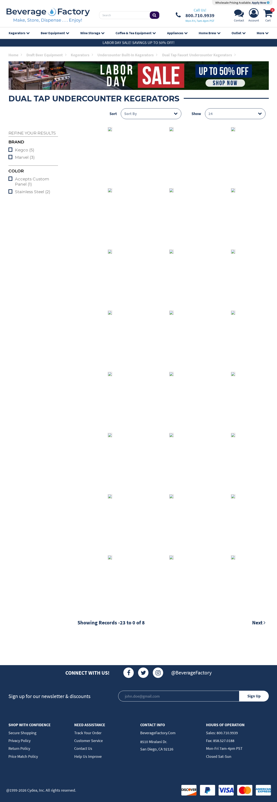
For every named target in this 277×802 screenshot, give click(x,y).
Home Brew (207, 33)
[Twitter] (143, 673)
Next (258, 622)
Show (196, 113)
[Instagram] (158, 673)
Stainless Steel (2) (32, 191)
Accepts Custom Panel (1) (32, 182)
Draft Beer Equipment (44, 54)
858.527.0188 (223, 740)
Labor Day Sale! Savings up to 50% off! (138, 42)
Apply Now (259, 3)
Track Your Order (87, 732)
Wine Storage (90, 33)
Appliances (175, 33)
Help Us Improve (88, 756)
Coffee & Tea (133, 33)
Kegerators (17, 33)
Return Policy (19, 748)
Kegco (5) (24, 149)
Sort (113, 113)
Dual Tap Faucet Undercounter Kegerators (197, 54)
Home (13, 54)
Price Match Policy (23, 756)
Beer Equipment (53, 33)
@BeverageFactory (191, 672)
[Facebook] (128, 673)
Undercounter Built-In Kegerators (125, 54)
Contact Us (83, 748)
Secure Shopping (22, 732)
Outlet (236, 33)
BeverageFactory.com (158, 732)
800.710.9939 (227, 732)
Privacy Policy (19, 740)
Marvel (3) (25, 157)
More (260, 33)
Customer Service (88, 740)
